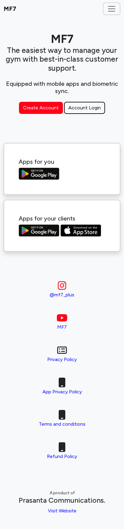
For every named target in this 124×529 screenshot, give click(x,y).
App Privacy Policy (62, 392)
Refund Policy (62, 456)
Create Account (41, 108)
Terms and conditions (62, 424)
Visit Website (62, 511)
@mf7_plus (62, 295)
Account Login (84, 108)
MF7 (10, 8)
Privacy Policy (62, 359)
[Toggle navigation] (111, 8)
